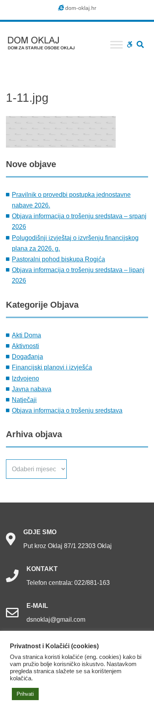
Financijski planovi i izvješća (52, 367)
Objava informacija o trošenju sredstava (67, 410)
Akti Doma (26, 335)
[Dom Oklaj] (45, 41)
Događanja (27, 356)
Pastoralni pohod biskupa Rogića (58, 259)
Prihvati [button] (25, 694)
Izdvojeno (25, 378)
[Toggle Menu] (116, 44)
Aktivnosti (25, 346)
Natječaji (24, 399)
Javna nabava (31, 389)
